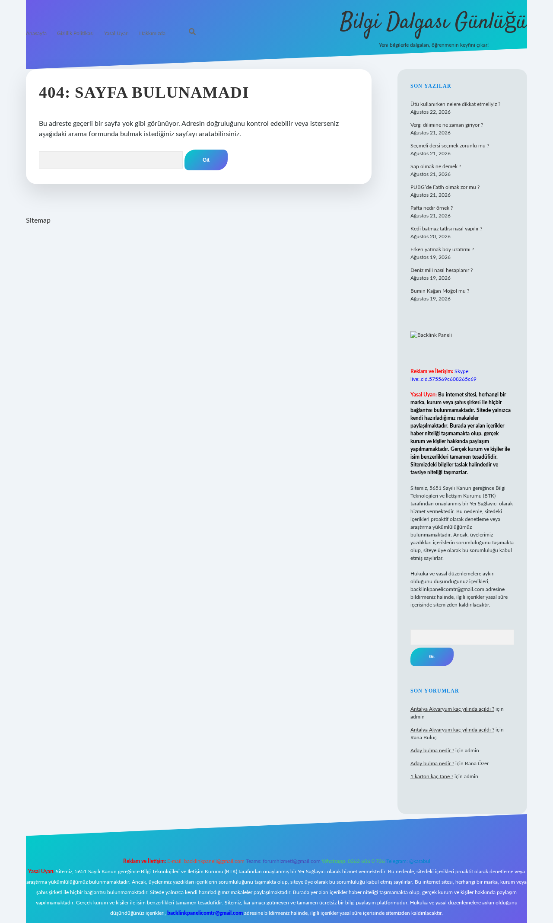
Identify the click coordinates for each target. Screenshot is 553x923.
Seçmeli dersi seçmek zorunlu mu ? (449, 145)
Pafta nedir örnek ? (431, 208)
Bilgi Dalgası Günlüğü (433, 22)
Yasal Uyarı (116, 33)
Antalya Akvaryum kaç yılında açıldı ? (452, 709)
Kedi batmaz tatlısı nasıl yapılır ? (446, 228)
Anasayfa (36, 33)
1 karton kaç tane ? (431, 776)
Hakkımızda (152, 33)
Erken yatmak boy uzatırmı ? (442, 249)
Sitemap (38, 220)
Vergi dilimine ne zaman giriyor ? (446, 125)
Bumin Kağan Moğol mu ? (439, 291)
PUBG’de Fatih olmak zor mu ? (445, 187)
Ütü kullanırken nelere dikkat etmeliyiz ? (455, 104)
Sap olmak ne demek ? (435, 166)
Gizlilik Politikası (75, 33)
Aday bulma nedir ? (432, 750)
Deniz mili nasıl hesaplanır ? (441, 270)
